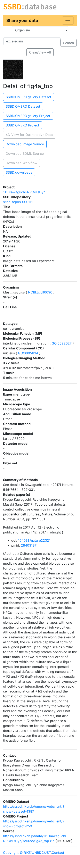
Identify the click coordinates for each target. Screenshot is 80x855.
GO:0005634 (28, 353)
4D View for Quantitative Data (29, 135)
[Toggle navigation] (68, 20)
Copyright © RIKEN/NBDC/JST (27, 852)
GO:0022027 (62, 343)
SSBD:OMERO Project (22, 125)
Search (68, 43)
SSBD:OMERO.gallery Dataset (28, 97)
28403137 (29, 545)
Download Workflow (21, 163)
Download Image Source (25, 144)
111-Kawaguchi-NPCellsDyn (24, 192)
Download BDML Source (25, 153)
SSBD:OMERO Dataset (23, 106)
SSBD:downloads (19, 172)
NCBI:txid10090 (40, 292)
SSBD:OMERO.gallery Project (28, 116)
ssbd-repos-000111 (18, 202)
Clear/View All (40, 52)
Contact (58, 852)
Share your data (22, 20)
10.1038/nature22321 (34, 540)
